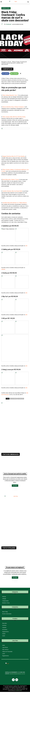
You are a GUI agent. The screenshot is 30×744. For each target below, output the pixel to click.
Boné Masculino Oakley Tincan (11, 179)
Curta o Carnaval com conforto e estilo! (15, 474)
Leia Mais (15, 485)
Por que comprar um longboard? (15, 567)
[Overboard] (2, 24)
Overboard (8, 24)
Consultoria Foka (18, 690)
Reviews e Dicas (6, 8)
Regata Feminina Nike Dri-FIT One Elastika (14, 156)
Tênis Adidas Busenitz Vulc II (10, 95)
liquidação (21, 398)
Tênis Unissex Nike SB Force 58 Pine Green (14, 116)
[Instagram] (16, 679)
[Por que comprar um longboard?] (15, 559)
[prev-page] (13, 489)
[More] (20, 73)
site (26, 245)
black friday (13, 398)
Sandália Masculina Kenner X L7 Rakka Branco (15, 202)
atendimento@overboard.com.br (17, 673)
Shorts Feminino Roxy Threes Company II (13, 107)
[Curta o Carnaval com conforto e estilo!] (15, 466)
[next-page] (16, 489)
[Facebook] (13, 679)
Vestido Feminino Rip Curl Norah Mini (12, 191)
